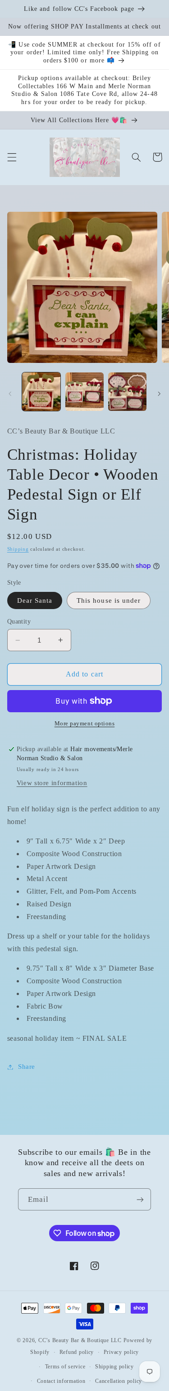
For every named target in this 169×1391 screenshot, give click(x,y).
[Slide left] (10, 394)
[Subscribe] (140, 1199)
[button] (11, 157)
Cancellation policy (118, 1381)
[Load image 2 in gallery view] (84, 391)
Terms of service (65, 1366)
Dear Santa (35, 600)
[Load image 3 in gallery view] (127, 391)
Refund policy (76, 1352)
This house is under (109, 600)
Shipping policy (114, 1366)
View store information (52, 782)
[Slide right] (159, 394)
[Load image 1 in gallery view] (41, 391)
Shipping (18, 549)
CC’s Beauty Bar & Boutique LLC (80, 1340)
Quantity (19, 621)
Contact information (61, 1381)
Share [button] (26, 1066)
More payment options (85, 723)
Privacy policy (121, 1352)
